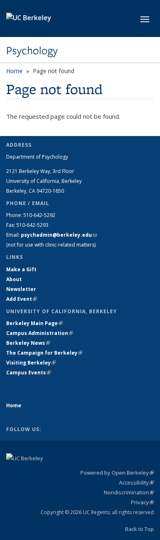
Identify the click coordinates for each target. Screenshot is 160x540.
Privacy (142, 502)
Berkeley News (28, 342)
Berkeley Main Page (34, 323)
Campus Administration (39, 333)
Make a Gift (21, 269)
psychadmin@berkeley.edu (59, 234)
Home (14, 71)
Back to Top (139, 529)
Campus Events (28, 372)
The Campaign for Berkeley (44, 352)
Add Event (21, 298)
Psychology (32, 50)
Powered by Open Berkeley (117, 472)
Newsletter (21, 289)
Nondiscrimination (129, 492)
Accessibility (136, 482)
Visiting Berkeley (31, 362)
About (14, 279)
